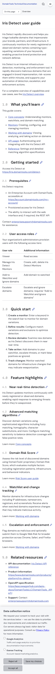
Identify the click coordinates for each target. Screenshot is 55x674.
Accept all (13, 668)
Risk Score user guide (27, 478)
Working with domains (20, 132)
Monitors (13, 125)
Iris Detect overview (33, 94)
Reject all (13, 661)
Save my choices (34, 661)
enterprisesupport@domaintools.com (32, 221)
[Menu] (50, 4)
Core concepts (16, 116)
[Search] (43, 4)
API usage (13, 140)
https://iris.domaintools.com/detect (21, 171)
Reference (13, 148)
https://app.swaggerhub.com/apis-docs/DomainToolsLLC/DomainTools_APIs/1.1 (30, 589)
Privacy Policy (42, 630)
